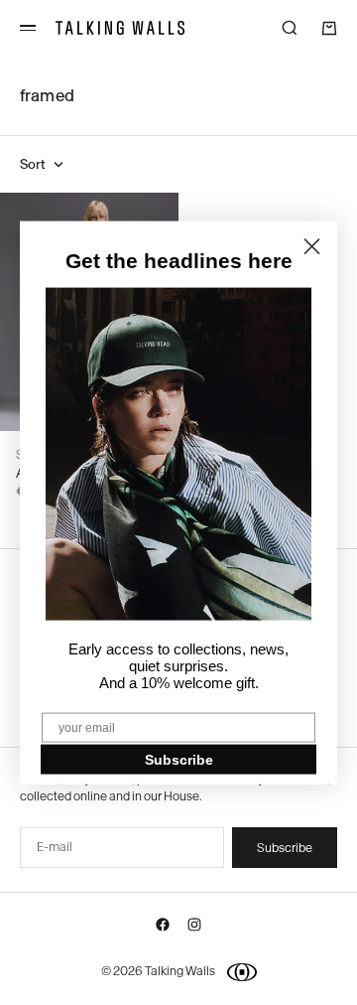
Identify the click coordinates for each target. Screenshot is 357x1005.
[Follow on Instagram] (194, 928)
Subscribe (179, 759)
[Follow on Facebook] (163, 928)
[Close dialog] (312, 246)
